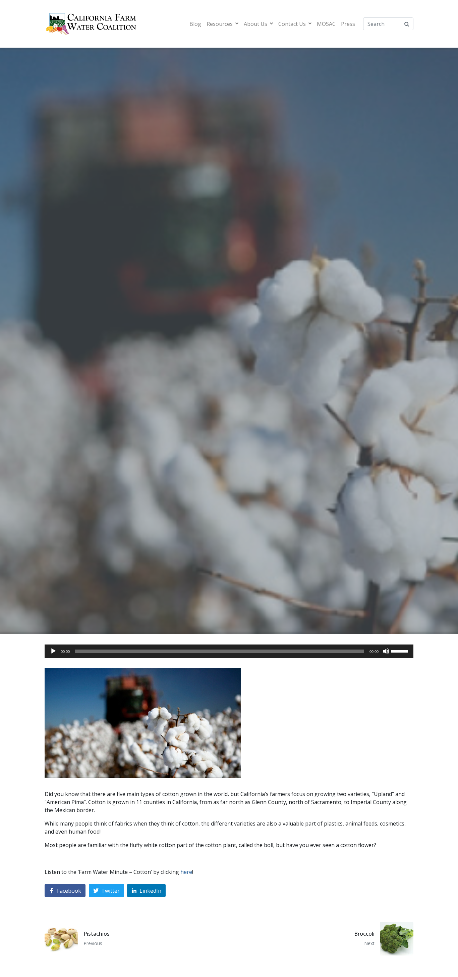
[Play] (53, 651)
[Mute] (386, 651)
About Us (255, 24)
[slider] (400, 651)
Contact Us (292, 24)
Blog (195, 24)
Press (348, 24)
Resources (220, 24)
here (186, 872)
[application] (229, 651)
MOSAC (326, 24)
